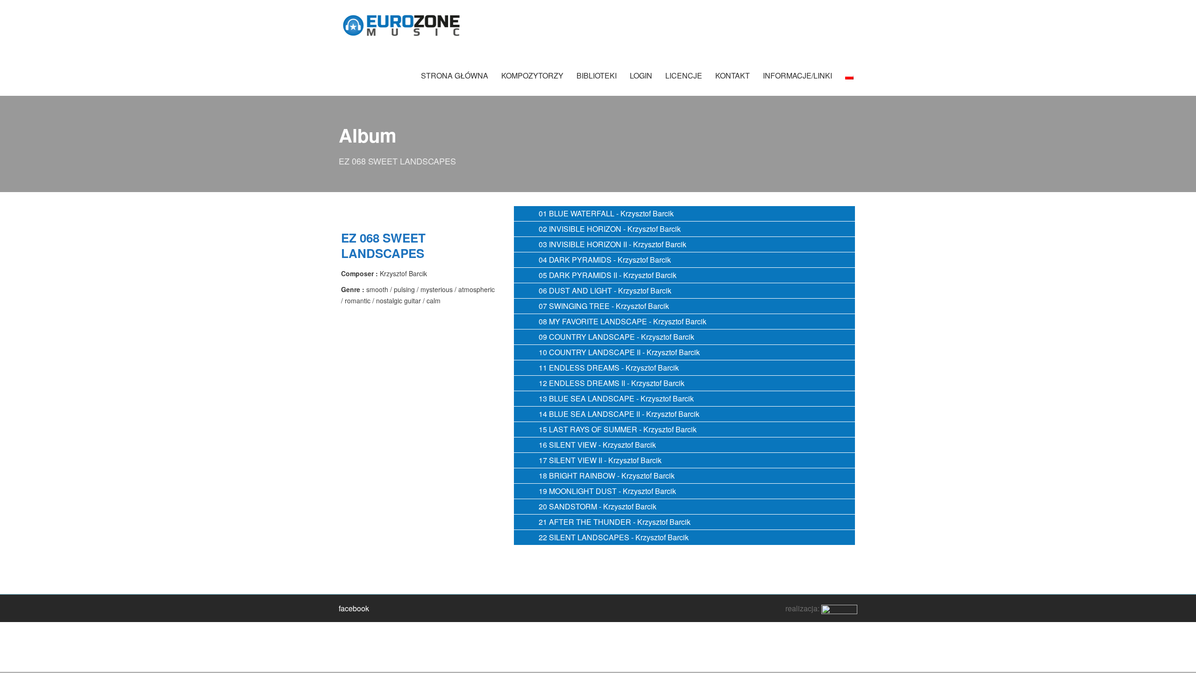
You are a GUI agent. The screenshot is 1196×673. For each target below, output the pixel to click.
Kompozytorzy (532, 75)
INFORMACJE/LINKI (797, 75)
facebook (354, 608)
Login (641, 75)
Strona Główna (454, 75)
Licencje (683, 75)
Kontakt (732, 75)
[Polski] (849, 80)
